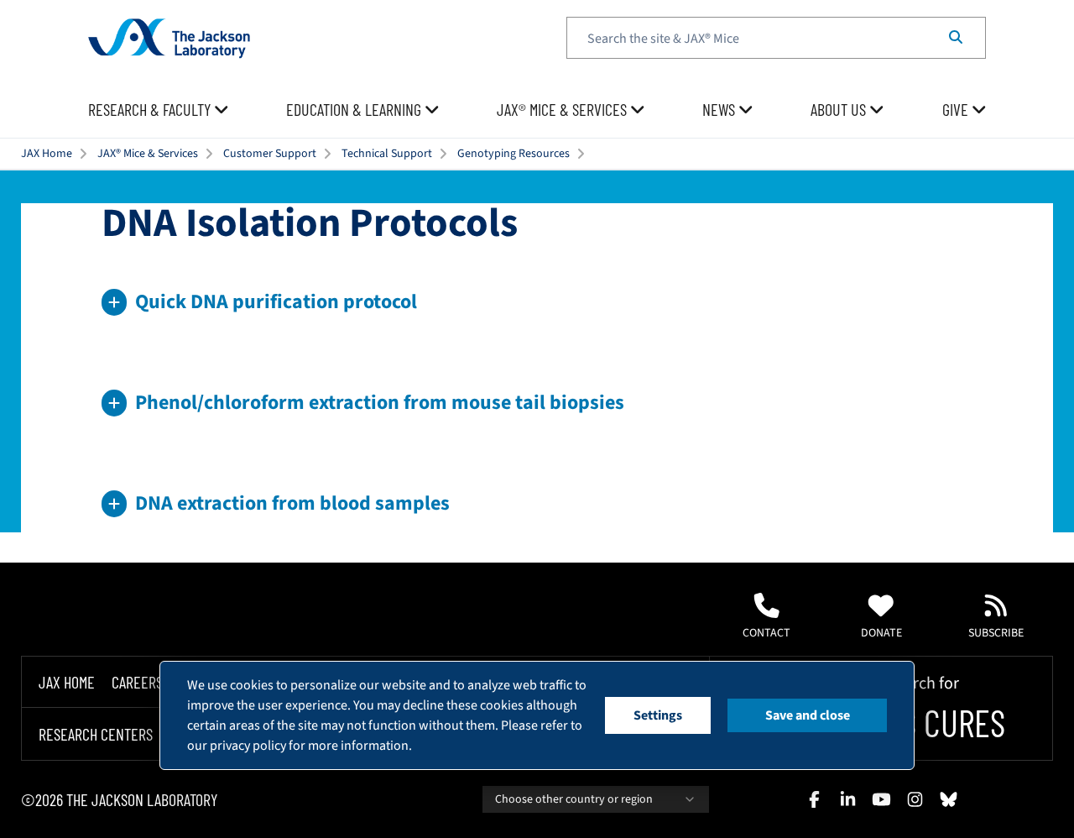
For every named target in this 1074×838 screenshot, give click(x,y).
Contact (766, 633)
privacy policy (248, 745)
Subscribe (996, 633)
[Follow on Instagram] (914, 799)
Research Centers (96, 735)
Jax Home (67, 682)
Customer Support (269, 153)
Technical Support (386, 153)
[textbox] (776, 38)
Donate (881, 633)
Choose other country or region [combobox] (574, 799)
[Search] (955, 38)
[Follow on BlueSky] (948, 799)
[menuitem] (158, 110)
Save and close (807, 715)
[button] (537, 302)
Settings (657, 715)
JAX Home (46, 153)
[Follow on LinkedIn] (847, 799)
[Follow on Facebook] (813, 799)
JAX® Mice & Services (147, 153)
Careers (137, 682)
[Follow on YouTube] (881, 799)
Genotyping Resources (513, 153)
